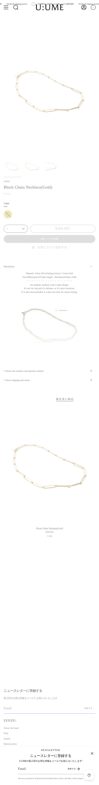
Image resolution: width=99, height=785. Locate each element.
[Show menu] (6, 7)
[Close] (92, 753)
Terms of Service (73, 778)
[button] (16, 7)
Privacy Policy (59, 778)
